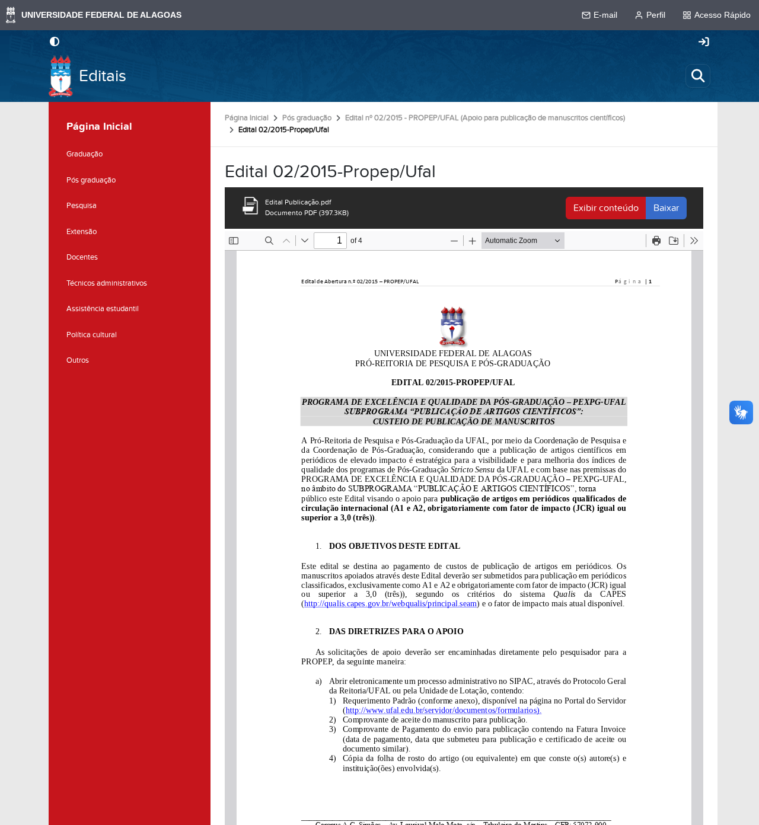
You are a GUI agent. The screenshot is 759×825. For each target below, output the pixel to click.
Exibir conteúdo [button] (606, 208)
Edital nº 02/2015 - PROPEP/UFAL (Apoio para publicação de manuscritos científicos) (485, 118)
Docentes (82, 257)
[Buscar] (698, 76)
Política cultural (91, 335)
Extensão (81, 231)
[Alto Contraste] (54, 42)
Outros (77, 360)
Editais (102, 76)
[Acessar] (703, 42)
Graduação (84, 154)
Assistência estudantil (102, 309)
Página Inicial (247, 118)
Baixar (666, 208)
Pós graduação (306, 118)
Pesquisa (81, 205)
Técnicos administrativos (106, 283)
